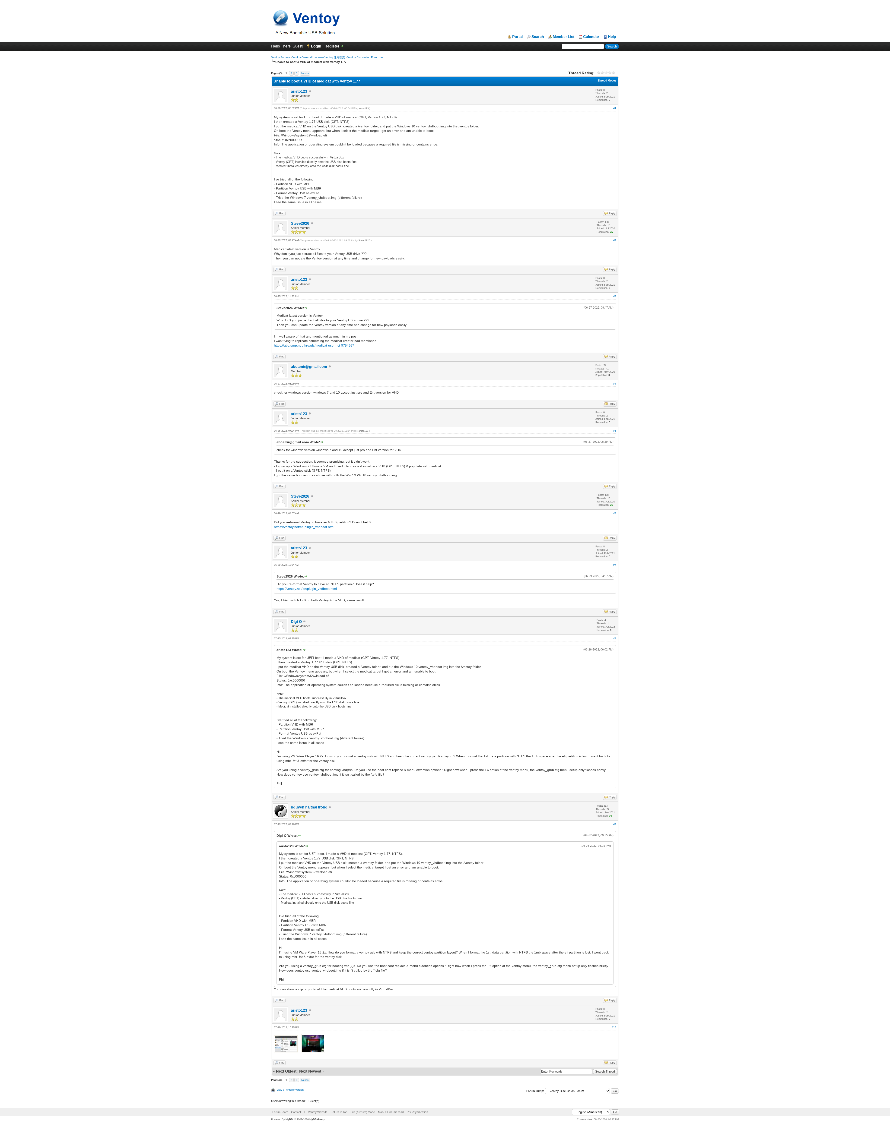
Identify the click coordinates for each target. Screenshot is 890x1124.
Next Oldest (286, 1071)
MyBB (289, 1119)
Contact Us (298, 1112)
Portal (517, 37)
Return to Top (339, 1112)
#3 (614, 296)
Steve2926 (300, 223)
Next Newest (310, 1071)
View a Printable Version (290, 1089)
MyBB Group (317, 1119)
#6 (614, 513)
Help (612, 37)
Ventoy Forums (280, 57)
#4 (614, 383)
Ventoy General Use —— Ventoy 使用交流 (318, 57)
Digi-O (296, 622)
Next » (305, 73)
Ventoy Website (317, 1112)
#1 (614, 108)
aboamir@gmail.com (309, 367)
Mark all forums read (391, 1112)
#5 (614, 430)
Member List (563, 37)
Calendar (591, 37)
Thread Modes (607, 80)
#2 (614, 240)
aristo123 (299, 91)
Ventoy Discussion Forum (363, 57)
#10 (614, 1027)
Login (316, 46)
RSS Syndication (417, 1112)
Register (331, 46)
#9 (614, 824)
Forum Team (280, 1112)
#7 (614, 564)
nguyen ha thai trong (309, 807)
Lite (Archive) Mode (362, 1112)
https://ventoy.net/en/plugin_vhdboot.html (304, 527)
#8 (614, 638)
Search (537, 37)
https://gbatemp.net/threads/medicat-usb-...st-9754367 (314, 345)
